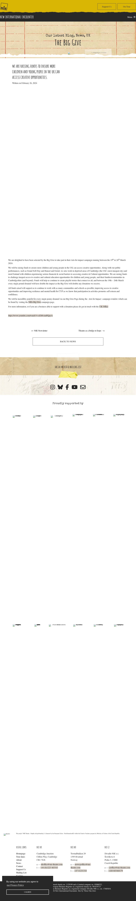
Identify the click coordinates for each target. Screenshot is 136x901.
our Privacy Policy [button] (15, 885)
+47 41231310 (80, 870)
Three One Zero (90, 890)
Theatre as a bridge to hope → (91, 330)
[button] (106, 6)
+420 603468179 (115, 870)
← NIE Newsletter (39, 330)
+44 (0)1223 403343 (49, 867)
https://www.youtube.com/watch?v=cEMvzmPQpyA (30, 315)
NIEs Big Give (34, 302)
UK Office (103, 306)
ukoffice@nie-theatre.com (52, 864)
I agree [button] (27, 892)
